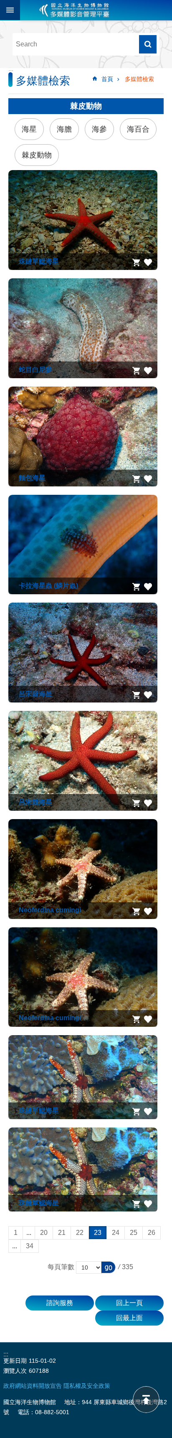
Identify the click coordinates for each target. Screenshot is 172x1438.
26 (151, 1232)
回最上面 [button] (129, 1317)
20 (44, 1232)
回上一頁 (129, 1302)
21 (62, 1232)
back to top (146, 1399)
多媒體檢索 (139, 79)
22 (79, 1232)
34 (29, 1246)
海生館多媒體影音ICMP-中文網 (74, 10)
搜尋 (148, 44)
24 (115, 1232)
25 (133, 1232)
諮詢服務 (59, 1302)
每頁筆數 (61, 1266)
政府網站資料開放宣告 (32, 1385)
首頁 (107, 79)
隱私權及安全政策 (86, 1385)
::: (10, 71)
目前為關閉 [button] (10, 10)
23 (97, 1232)
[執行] (108, 1267)
